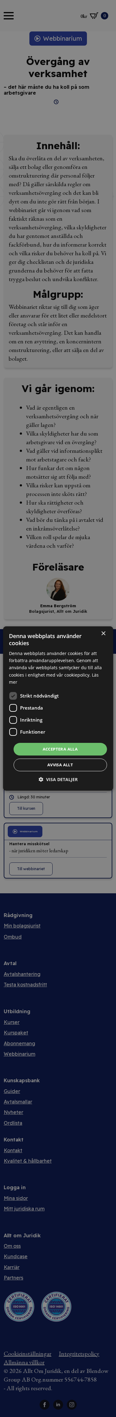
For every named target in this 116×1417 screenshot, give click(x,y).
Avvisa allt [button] (60, 765)
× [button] (103, 633)
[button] (58, 779)
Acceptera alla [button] (60, 749)
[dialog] (58, 708)
